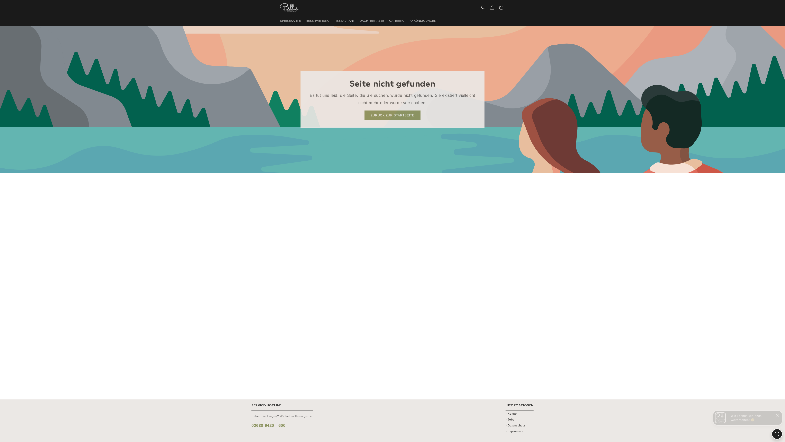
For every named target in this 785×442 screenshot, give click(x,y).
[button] (483, 7)
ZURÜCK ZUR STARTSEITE (392, 115)
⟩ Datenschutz (515, 425)
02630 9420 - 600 (268, 425)
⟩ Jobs (510, 419)
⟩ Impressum (514, 431)
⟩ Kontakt (512, 413)
